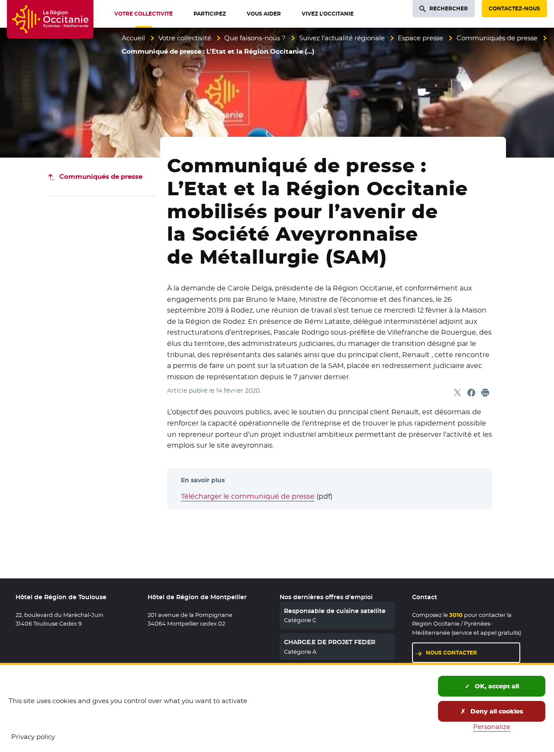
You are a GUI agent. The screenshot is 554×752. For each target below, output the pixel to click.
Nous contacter (451, 652)
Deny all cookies (496, 711)
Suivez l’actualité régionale (342, 38)
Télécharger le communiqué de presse (248, 496)
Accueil (133, 38)
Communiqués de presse (497, 38)
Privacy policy (33, 737)
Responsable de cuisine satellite (335, 611)
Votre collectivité (184, 38)
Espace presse (420, 38)
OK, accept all (496, 686)
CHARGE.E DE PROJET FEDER (329, 642)
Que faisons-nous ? (255, 38)
